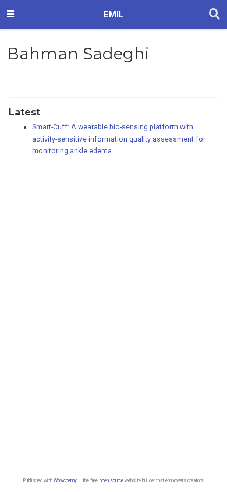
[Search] (214, 15)
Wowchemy (65, 480)
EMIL (114, 14)
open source (111, 480)
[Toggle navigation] (10, 14)
